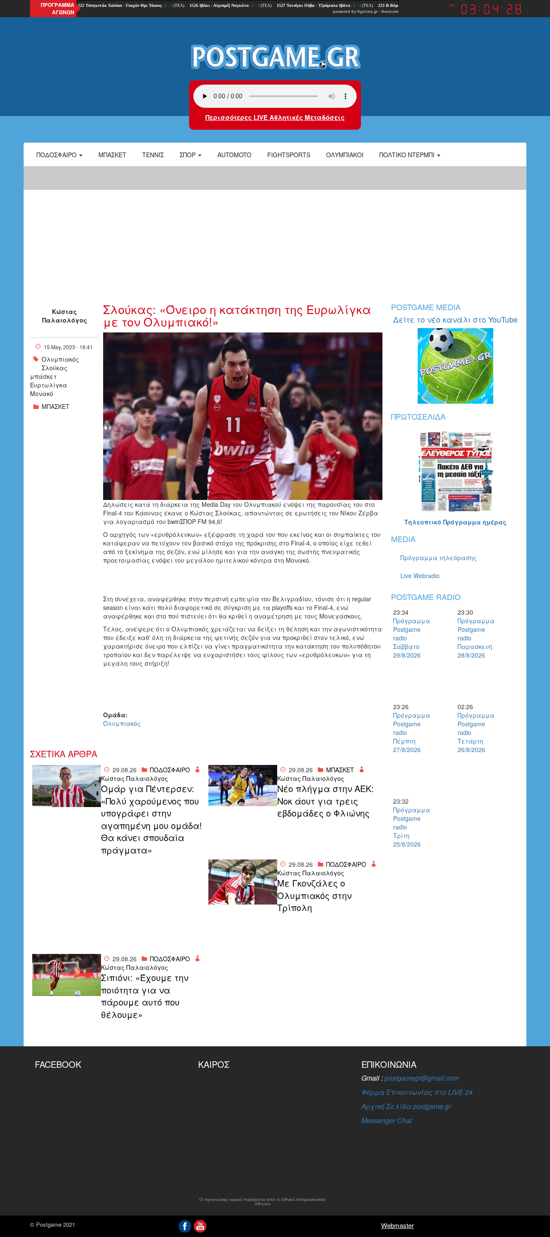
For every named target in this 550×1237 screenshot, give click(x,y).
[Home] (275, 56)
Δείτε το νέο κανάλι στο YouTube (455, 319)
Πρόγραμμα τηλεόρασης (438, 557)
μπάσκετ (43, 376)
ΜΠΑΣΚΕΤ (56, 406)
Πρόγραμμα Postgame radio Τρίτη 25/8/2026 (408, 826)
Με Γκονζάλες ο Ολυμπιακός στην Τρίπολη (314, 895)
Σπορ (188, 154)
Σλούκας (54, 367)
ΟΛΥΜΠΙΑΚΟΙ (345, 154)
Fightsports (288, 154)
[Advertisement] (275, 230)
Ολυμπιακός (60, 359)
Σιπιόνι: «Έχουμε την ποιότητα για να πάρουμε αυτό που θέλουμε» (144, 996)
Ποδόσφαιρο (57, 154)
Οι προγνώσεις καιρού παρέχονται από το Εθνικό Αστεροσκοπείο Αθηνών (262, 1201)
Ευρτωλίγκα (48, 385)
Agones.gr (367, 11)
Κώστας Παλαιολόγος (64, 315)
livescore (390, 11)
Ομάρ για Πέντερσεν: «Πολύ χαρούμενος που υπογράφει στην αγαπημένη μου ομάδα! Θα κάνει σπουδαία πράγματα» (151, 819)
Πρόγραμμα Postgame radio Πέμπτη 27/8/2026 (408, 732)
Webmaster (397, 1225)
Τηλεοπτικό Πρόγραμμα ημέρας (455, 522)
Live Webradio (420, 575)
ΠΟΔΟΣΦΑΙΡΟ (170, 769)
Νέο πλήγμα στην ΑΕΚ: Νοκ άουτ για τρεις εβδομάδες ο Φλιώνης (325, 801)
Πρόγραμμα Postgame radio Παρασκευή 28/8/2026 (473, 637)
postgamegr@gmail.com (422, 1078)
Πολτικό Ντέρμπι (407, 154)
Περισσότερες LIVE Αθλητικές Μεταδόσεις (275, 117)
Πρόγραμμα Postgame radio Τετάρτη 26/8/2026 (473, 732)
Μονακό (41, 393)
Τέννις (153, 154)
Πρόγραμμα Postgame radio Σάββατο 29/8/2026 (408, 637)
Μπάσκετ (112, 154)
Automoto (234, 154)
